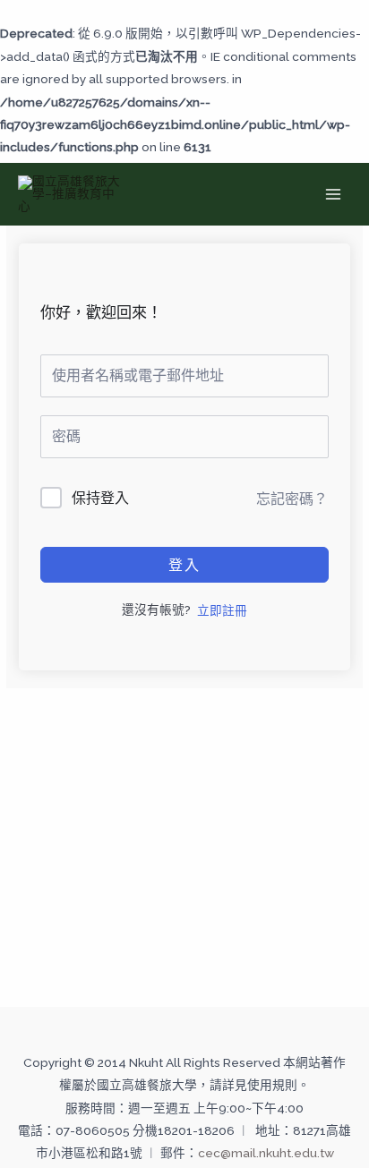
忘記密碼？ (292, 498)
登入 (184, 565)
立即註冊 (222, 610)
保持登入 (100, 498)
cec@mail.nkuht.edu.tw (266, 1153)
